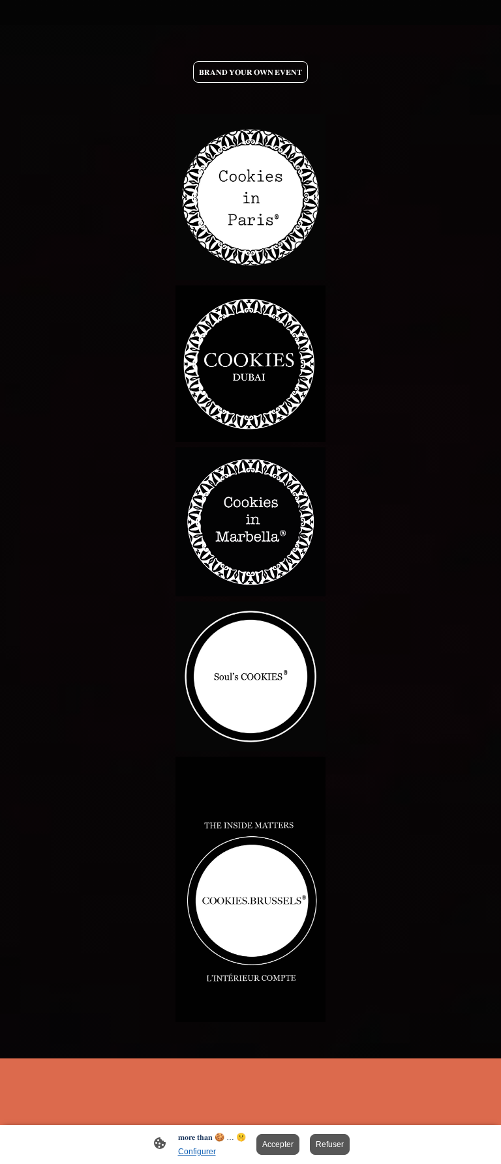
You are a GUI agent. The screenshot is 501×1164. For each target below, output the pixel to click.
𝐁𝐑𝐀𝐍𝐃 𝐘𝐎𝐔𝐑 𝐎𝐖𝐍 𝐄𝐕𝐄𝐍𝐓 (250, 72)
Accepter (278, 1144)
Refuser (330, 1144)
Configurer (197, 1151)
